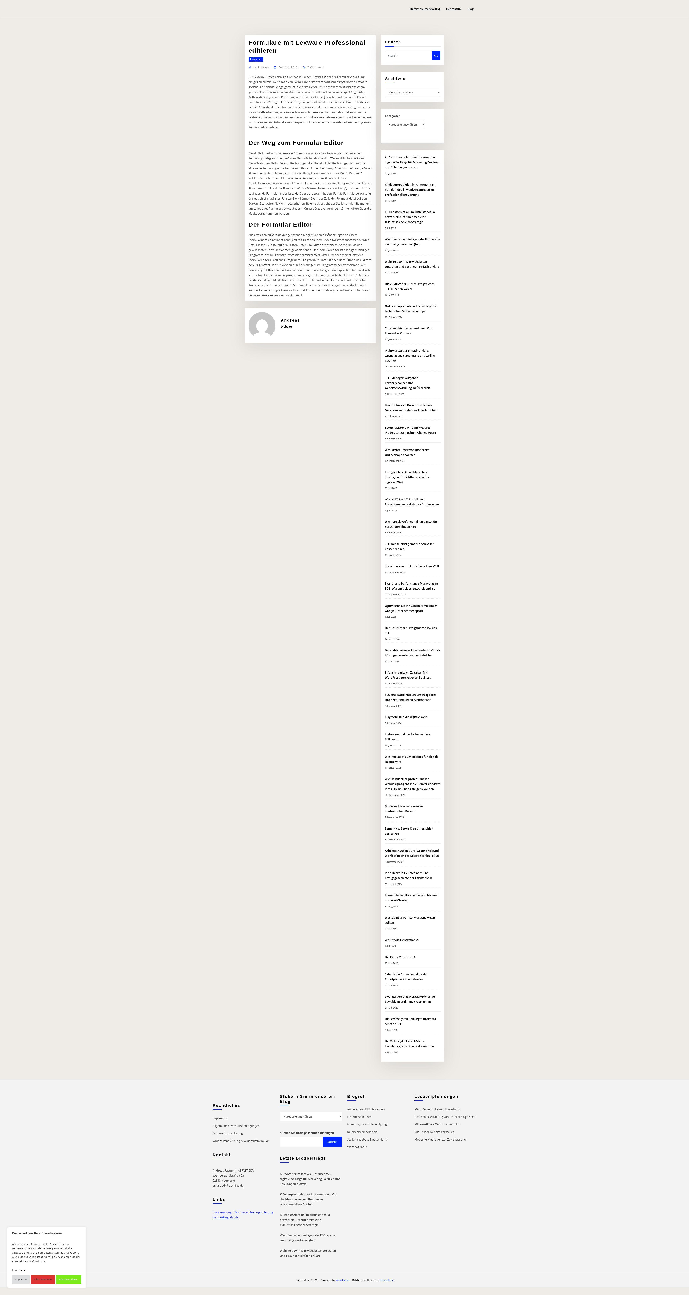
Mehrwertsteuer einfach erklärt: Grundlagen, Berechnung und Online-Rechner (410, 356)
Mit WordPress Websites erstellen (437, 1124)
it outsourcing (222, 1212)
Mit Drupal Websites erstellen (434, 1132)
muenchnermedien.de (362, 1132)
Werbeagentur (357, 1147)
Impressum (454, 9)
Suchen (332, 1142)
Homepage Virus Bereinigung (367, 1124)
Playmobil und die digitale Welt (406, 717)
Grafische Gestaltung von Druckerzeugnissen (444, 1117)
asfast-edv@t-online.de (228, 1186)
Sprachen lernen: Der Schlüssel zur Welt (412, 566)
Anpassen (21, 1279)
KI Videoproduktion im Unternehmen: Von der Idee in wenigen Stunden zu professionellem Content (410, 190)
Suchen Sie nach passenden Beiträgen (307, 1133)
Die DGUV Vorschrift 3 (400, 957)
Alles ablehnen (43, 1279)
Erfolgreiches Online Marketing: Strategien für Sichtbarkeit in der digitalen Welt (407, 477)
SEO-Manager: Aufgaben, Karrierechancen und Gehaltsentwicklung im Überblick (407, 383)
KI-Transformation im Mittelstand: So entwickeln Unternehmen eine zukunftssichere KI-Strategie (410, 217)
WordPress (342, 1280)
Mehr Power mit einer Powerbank (437, 1109)
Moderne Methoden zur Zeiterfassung (440, 1139)
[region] (46, 1257)
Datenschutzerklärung (425, 9)
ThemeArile (386, 1280)
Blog (470, 9)
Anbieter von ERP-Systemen (366, 1109)
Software (256, 59)
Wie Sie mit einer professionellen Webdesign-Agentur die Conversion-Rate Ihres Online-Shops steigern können (412, 784)
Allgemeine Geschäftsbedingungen (236, 1126)
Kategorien (393, 116)
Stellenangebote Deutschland (367, 1139)
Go (436, 56)
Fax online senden (359, 1117)
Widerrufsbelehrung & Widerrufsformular (241, 1141)
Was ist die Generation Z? (402, 940)
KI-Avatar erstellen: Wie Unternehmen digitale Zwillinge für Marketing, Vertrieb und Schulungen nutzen (412, 162)
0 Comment (316, 67)
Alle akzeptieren (68, 1279)
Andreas (261, 67)
